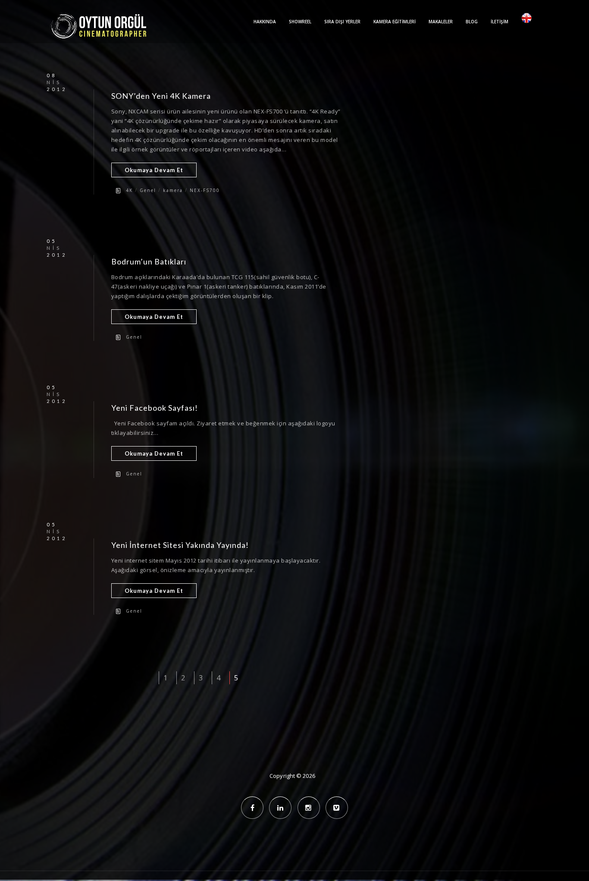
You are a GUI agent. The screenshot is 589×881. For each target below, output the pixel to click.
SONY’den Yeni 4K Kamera (161, 96)
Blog (472, 22)
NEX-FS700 (205, 190)
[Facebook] (252, 807)
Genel (148, 190)
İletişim (499, 22)
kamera (173, 190)
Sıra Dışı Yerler (342, 22)
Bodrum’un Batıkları (148, 261)
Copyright (282, 776)
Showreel (300, 22)
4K (129, 190)
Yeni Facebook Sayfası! (154, 407)
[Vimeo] (337, 807)
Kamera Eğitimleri (394, 22)
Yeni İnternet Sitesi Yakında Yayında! (180, 545)
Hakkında (265, 22)
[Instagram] (309, 807)
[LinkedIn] (280, 807)
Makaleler (441, 22)
